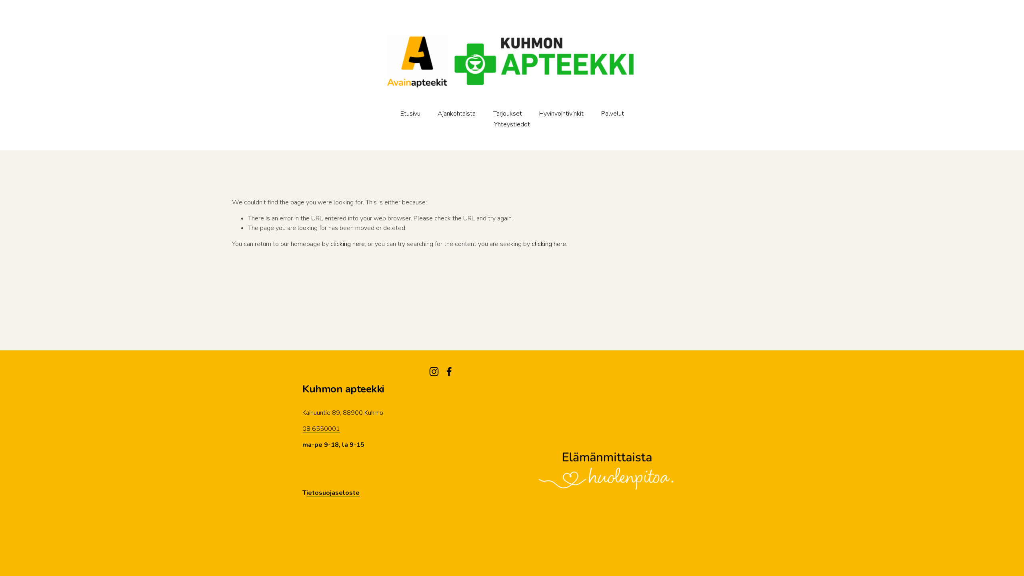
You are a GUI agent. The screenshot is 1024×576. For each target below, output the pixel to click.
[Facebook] (449, 371)
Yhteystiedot (512, 124)
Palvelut (612, 113)
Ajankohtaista (457, 113)
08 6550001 (321, 428)
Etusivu (410, 113)
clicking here (347, 244)
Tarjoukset (507, 113)
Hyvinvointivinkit (561, 113)
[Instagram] (434, 371)
